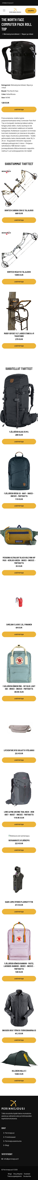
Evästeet (27, 1174)
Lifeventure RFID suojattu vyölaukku (19, 750)
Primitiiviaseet (10, 1137)
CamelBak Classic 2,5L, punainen (19, 624)
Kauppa (31, 11)
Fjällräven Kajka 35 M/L (19, 431)
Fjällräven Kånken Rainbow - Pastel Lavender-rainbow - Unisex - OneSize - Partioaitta (19, 966)
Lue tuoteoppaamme (16, 151)
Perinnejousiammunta (13, 1141)
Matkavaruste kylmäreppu (19, 840)
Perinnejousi (9, 1133)
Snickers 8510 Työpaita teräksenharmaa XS (19, 1030)
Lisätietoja (19, 109)
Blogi (7, 1145)
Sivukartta (27, 1176)
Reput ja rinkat (27, 34)
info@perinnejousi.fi (7, 3)
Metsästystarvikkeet (12, 34)
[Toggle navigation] (4, 10)
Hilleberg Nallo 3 (19, 1071)
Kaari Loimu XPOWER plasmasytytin (19, 902)
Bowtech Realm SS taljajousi (19, 272)
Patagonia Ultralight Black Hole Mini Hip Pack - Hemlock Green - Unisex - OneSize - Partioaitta (19, 560)
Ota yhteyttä (17, 1174)
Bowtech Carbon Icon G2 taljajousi (19, 210)
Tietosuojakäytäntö (14, 1176)
